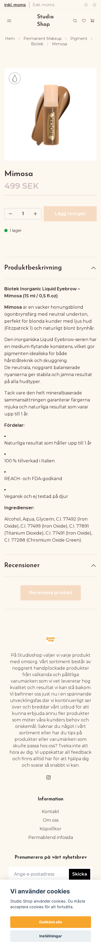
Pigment (78, 38)
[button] (87, 116)
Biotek (37, 44)
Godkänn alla (50, 922)
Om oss (50, 820)
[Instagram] (48, 777)
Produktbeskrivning (33, 268)
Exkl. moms (43, 4)
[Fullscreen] (50, 114)
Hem (10, 38)
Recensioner (22, 565)
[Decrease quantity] (10, 213)
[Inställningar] (86, 5)
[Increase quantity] (35, 213)
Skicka (79, 874)
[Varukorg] (92, 20)
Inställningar (50, 936)
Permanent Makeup (42, 38)
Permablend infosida (50, 837)
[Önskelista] (83, 20)
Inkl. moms (15, 4)
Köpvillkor (50, 828)
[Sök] (75, 20)
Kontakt (50, 811)
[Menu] (9, 21)
